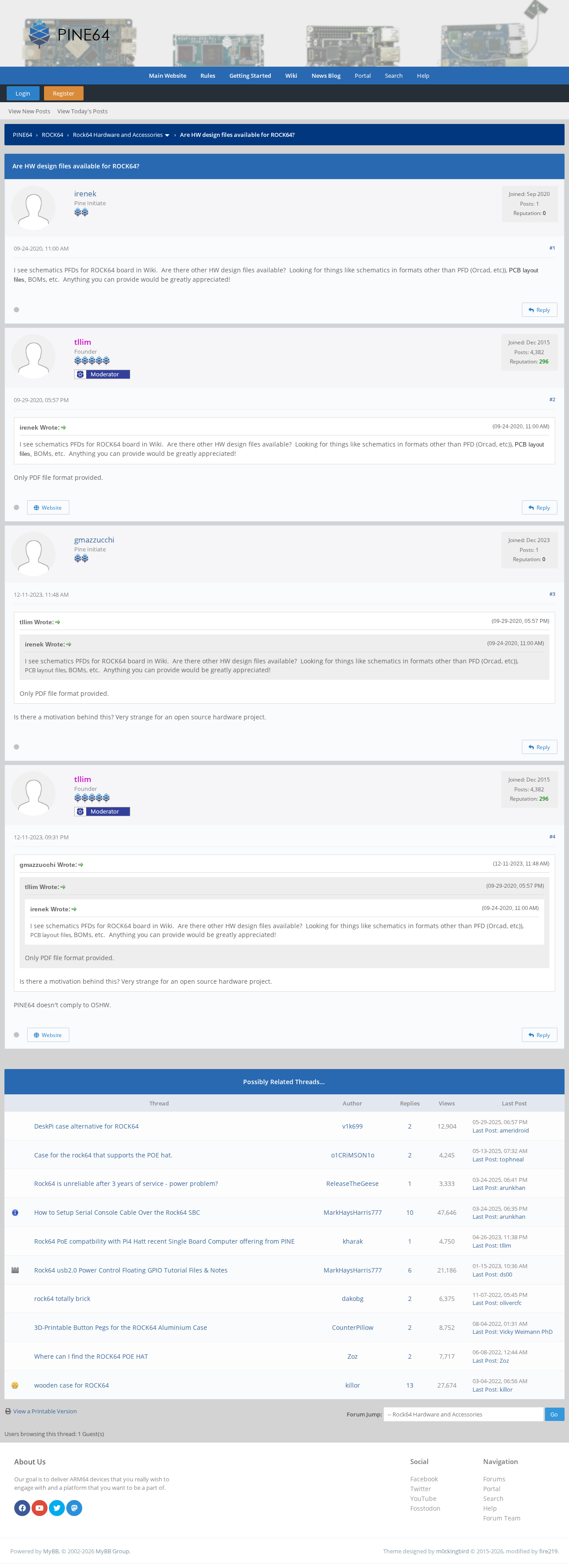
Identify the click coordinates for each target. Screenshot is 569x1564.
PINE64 (22, 135)
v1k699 (352, 1126)
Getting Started (250, 76)
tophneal (512, 1159)
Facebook (424, 1479)
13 (409, 1385)
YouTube (423, 1498)
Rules (207, 76)
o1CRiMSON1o (352, 1155)
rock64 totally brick (62, 1298)
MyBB (51, 1551)
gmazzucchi (94, 540)
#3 (552, 593)
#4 (552, 836)
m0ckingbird (452, 1551)
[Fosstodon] (74, 1508)
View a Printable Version (45, 1411)
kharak (353, 1241)
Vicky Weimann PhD (526, 1332)
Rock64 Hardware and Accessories (118, 135)
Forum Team (502, 1518)
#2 (552, 399)
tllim (505, 1245)
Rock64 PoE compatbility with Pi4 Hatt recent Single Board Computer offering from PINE (164, 1241)
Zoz (353, 1356)
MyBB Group (112, 1551)
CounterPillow (352, 1327)
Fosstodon (425, 1508)
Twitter (420, 1488)
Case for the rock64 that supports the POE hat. (103, 1155)
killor (352, 1385)
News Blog (326, 76)
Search (394, 76)
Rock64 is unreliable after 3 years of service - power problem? (126, 1183)
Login (23, 93)
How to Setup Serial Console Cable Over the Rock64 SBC (117, 1212)
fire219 (548, 1551)
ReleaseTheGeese (352, 1183)
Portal (363, 76)
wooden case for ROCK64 (71, 1385)
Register (63, 93)
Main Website (167, 76)
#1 (552, 247)
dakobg (353, 1298)
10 (409, 1212)
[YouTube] (40, 1508)
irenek (85, 193)
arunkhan (512, 1188)
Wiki (291, 76)
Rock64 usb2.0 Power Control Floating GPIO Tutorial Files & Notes (131, 1270)
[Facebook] (22, 1508)
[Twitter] (57, 1508)
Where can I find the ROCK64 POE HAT (91, 1356)
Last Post (485, 1130)
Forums (494, 1479)
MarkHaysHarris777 (353, 1212)
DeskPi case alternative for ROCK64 (86, 1126)
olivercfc (510, 1303)
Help (423, 76)
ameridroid (514, 1130)
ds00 (506, 1274)
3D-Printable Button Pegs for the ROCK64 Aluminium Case (120, 1327)
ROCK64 (52, 135)
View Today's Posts (82, 111)
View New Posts (29, 111)
